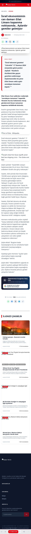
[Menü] (2, 4)
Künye (4, 496)
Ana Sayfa (4, 11)
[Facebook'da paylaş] (6, 41)
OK (26, 514)
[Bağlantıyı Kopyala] (17, 41)
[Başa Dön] (28, 531)
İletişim (4, 499)
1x (19, 531)
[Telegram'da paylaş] (13, 41)
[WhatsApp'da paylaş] (2, 41)
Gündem (11, 11)
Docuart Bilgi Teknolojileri (11, 528)
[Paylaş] (23, 531)
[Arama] (28, 4)
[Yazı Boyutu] (5, 531)
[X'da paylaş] (10, 41)
